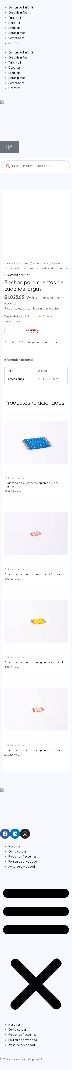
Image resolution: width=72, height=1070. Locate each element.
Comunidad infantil (20, 52)
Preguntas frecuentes (22, 856)
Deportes (14, 67)
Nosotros (14, 88)
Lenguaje (14, 73)
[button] (36, 948)
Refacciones (16, 83)
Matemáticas (40, 263)
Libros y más (16, 78)
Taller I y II (14, 62)
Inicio (7, 263)
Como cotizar (17, 851)
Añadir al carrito (33, 331)
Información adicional (18, 360)
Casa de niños (17, 57)
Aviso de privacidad (21, 866)
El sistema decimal (16, 275)
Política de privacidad (22, 861)
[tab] (36, 360)
